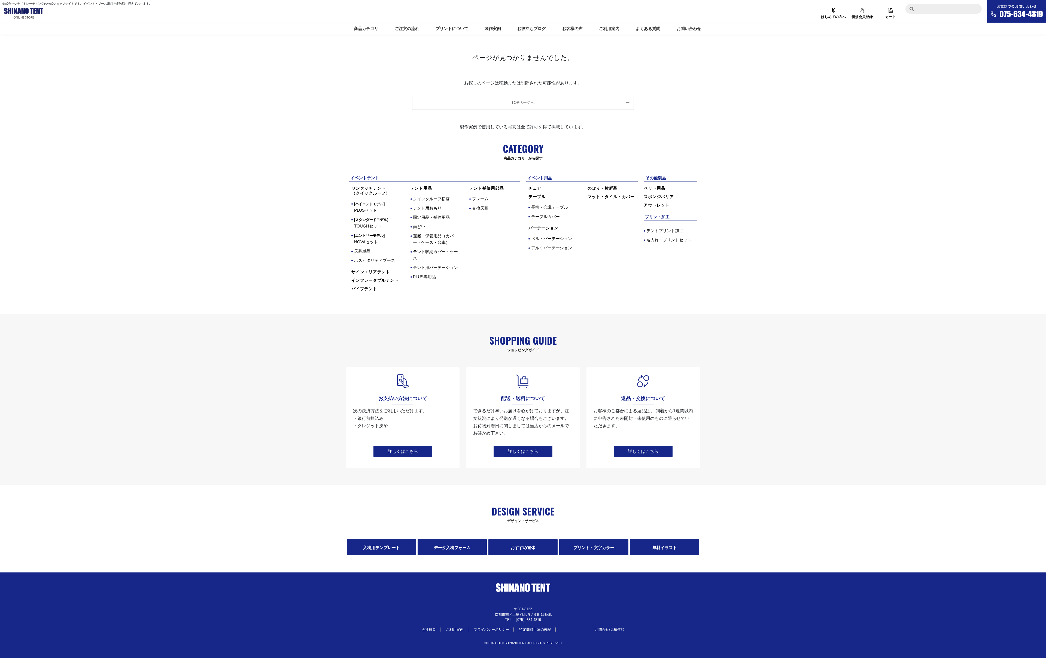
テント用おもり (427, 208)
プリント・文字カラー (593, 547)
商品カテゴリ (366, 28)
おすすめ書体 (523, 547)
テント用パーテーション (435, 267)
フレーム (480, 198)
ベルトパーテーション (551, 238)
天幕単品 (362, 251)
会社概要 (429, 629)
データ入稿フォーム (452, 547)
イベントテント (365, 177)
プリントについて (452, 28)
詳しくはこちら (403, 451)
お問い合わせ (689, 28)
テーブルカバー (545, 216)
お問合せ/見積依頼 (609, 629)
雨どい (419, 226)
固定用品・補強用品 (431, 217)
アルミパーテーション (551, 247)
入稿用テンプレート (381, 547)
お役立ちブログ (531, 28)
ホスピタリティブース (374, 260)
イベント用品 (540, 177)
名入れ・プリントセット (668, 240)
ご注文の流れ (407, 28)
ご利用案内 (609, 28)
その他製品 (656, 177)
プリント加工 (657, 216)
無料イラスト (664, 547)
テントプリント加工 (664, 230)
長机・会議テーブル (549, 207)
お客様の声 (572, 28)
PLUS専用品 (424, 276)
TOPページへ (522, 102)
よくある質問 (648, 28)
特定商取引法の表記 (535, 629)
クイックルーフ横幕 (431, 198)
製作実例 (493, 28)
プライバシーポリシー (491, 629)
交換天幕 (480, 208)
